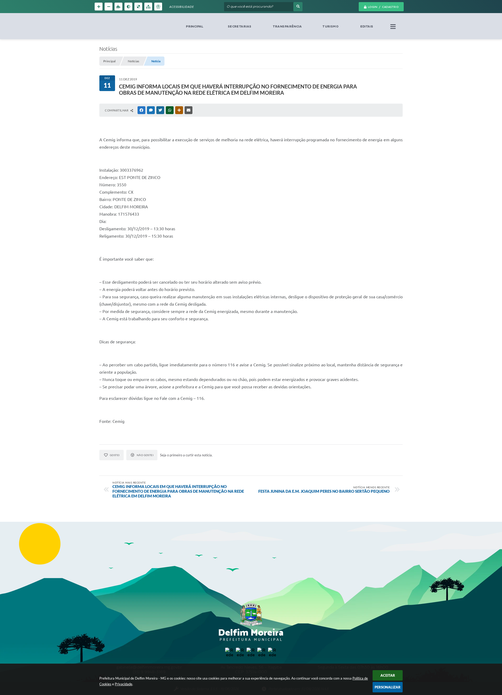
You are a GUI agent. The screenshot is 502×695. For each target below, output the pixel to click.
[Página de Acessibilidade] (158, 6)
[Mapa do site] (148, 6)
